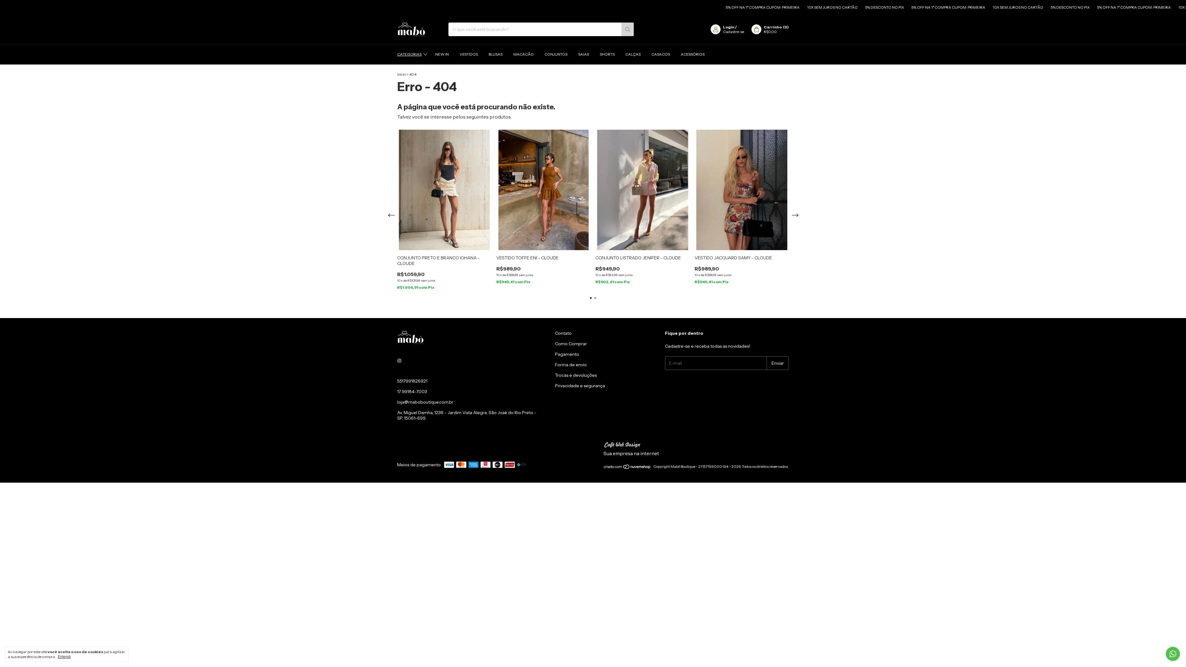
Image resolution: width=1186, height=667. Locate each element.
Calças (633, 54)
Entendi (64, 657)
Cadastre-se (733, 31)
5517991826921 (412, 381)
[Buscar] (627, 29)
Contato (563, 333)
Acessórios (692, 54)
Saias (583, 54)
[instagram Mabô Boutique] (399, 360)
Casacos (660, 54)
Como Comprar (571, 343)
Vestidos (469, 54)
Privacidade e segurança (580, 385)
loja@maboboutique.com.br (425, 402)
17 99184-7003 (412, 391)
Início (401, 74)
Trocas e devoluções (576, 375)
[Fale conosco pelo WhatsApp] (1173, 654)
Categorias (409, 54)
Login (728, 27)
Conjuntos (556, 54)
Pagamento (567, 354)
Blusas (496, 54)
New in (442, 54)
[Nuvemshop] (627, 468)
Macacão (523, 54)
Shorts (607, 54)
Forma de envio (571, 364)
